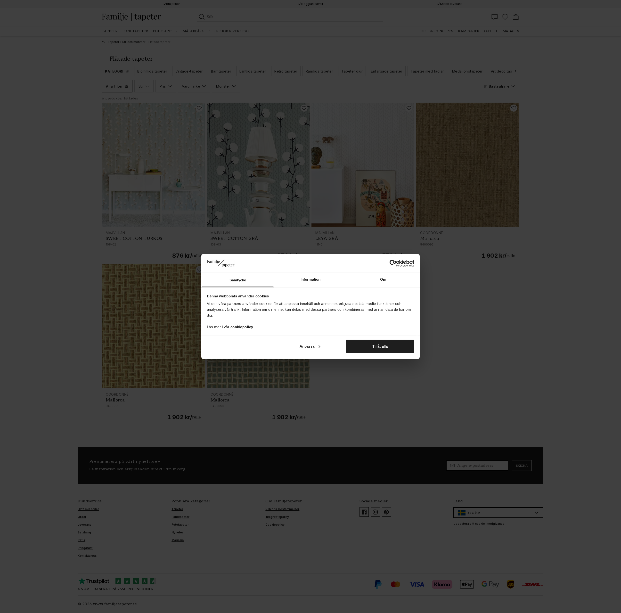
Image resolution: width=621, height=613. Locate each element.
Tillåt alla (380, 346)
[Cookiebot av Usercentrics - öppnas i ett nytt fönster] (393, 263)
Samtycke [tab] (237, 280)
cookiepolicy (241, 327)
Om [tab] (383, 279)
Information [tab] (310, 279)
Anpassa (307, 346)
